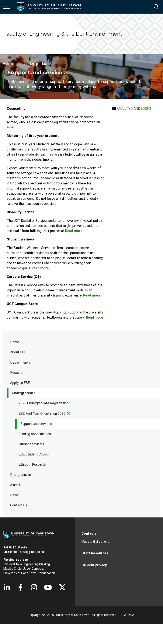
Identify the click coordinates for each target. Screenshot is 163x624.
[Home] (28, 534)
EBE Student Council (34, 454)
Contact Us (18, 505)
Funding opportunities (35, 434)
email (11, 127)
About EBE (18, 352)
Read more (73, 231)
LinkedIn (7, 587)
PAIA (131, 615)
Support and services (36, 424)
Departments (20, 362)
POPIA (122, 615)
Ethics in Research (32, 464)
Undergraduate (23, 393)
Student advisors (31, 444)
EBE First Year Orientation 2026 (42, 414)
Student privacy (94, 565)
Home (14, 342)
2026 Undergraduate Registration (43, 403)
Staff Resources (95, 553)
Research (17, 373)
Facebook (20, 587)
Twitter (62, 587)
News (14, 495)
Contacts (89, 533)
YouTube (48, 587)
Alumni (15, 485)
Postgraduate (20, 475)
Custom (34, 587)
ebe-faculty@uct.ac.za (28, 552)
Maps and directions (95, 541)
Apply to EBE (20, 383)
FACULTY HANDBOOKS (134, 109)
